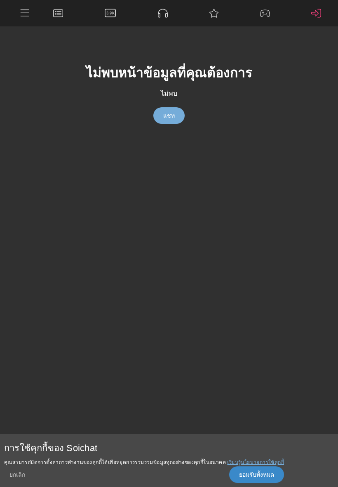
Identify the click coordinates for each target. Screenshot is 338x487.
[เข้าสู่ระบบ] (318, 13)
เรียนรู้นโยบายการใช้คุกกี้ (255, 462)
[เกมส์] (267, 13)
